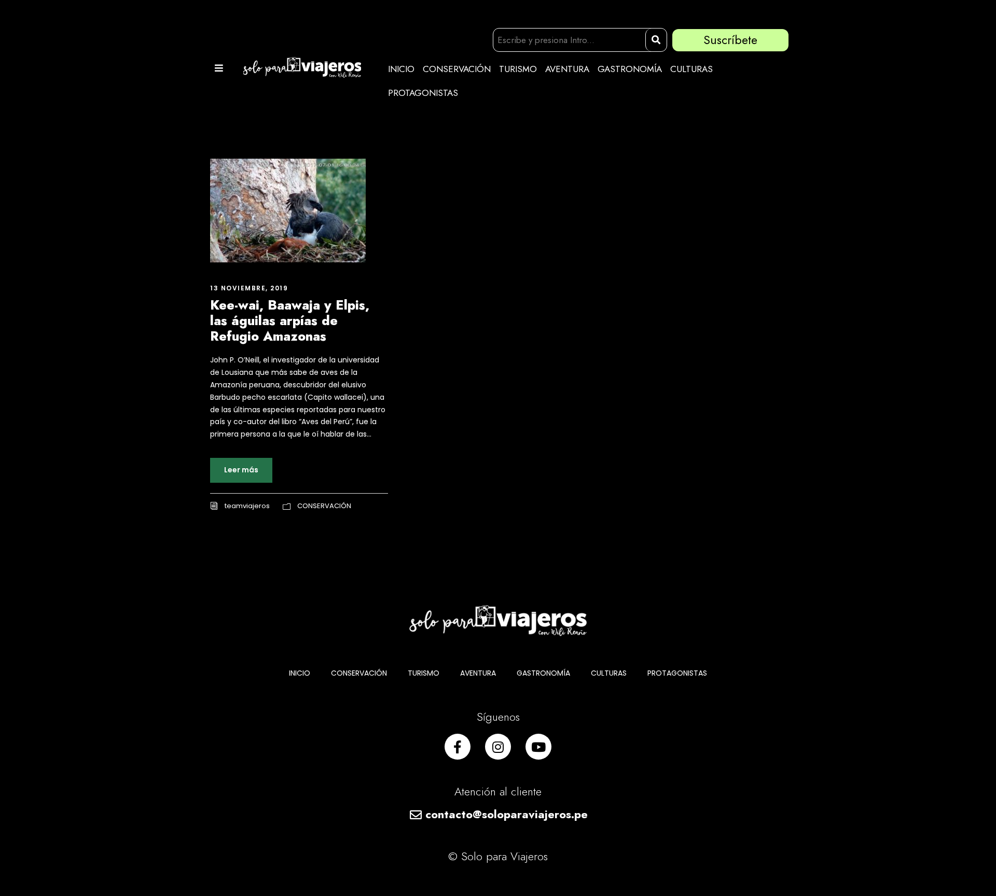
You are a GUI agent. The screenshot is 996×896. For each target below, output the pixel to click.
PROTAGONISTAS (423, 93)
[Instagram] (498, 747)
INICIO (401, 69)
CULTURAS (691, 69)
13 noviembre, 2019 (249, 288)
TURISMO (518, 69)
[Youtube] (538, 747)
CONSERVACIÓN (457, 69)
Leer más (241, 470)
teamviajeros (247, 506)
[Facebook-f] (458, 747)
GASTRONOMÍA (630, 69)
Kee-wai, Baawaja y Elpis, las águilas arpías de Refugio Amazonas (289, 320)
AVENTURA (567, 69)
